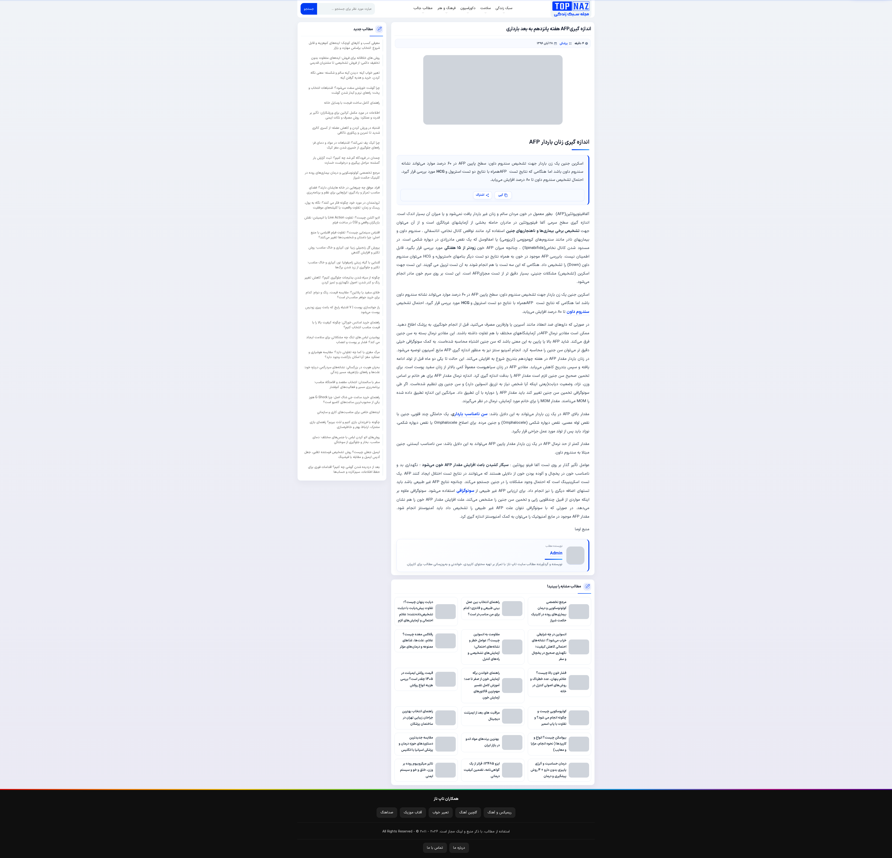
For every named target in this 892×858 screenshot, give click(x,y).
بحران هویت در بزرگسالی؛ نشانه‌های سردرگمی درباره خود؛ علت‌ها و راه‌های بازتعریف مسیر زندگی (342, 370)
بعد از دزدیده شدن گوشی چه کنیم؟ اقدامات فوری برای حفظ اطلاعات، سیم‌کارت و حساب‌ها (344, 469)
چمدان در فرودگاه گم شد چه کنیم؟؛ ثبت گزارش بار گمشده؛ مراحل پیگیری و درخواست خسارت (346, 160)
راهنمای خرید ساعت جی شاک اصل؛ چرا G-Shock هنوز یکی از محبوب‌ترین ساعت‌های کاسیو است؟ (344, 400)
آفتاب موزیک (413, 812)
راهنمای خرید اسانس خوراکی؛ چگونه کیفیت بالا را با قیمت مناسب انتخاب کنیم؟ (346, 325)
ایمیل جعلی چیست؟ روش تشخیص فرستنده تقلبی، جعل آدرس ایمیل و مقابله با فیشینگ (342, 455)
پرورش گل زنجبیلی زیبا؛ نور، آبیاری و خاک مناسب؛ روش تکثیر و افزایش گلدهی (344, 250)
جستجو (309, 9)
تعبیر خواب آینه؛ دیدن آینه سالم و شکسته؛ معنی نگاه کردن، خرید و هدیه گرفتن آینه (345, 75)
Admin (556, 553)
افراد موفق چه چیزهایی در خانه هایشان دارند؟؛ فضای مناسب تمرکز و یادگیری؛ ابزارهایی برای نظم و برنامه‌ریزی (343, 190)
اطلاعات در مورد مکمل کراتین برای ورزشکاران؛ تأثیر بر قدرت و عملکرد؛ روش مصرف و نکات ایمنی (345, 115)
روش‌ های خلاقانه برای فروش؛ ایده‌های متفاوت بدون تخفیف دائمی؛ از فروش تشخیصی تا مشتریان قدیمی (345, 60)
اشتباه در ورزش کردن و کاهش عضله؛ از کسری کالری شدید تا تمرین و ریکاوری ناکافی (346, 130)
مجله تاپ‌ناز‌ (570, 9)
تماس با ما (435, 848)
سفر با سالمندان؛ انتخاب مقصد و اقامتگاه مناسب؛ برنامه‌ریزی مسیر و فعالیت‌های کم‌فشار (347, 385)
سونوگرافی (465, 491)
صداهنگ (386, 812)
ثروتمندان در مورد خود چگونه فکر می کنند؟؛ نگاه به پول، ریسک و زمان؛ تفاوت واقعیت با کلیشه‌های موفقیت (342, 205)
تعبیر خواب (441, 812)
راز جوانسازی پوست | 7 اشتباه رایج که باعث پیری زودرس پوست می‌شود (342, 310)
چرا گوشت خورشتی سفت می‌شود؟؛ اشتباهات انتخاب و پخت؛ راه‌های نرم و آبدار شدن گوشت (344, 90)
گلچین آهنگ (468, 812)
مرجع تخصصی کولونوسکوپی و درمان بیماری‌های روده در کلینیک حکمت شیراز (342, 175)
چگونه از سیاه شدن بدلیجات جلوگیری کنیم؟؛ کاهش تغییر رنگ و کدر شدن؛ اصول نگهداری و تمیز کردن (342, 280)
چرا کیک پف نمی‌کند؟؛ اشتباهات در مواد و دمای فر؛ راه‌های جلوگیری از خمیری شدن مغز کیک (346, 145)
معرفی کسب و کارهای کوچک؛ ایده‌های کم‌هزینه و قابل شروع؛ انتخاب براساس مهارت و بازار (344, 45)
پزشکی (564, 43)
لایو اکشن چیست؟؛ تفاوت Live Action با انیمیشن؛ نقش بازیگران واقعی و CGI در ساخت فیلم (342, 220)
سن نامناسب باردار (471, 414)
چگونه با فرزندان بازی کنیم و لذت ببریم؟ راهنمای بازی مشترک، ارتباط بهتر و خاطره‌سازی (345, 425)
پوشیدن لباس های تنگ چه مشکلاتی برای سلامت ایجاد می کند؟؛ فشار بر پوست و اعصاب (343, 340)
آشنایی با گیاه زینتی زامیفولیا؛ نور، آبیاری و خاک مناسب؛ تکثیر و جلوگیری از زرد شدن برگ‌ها (344, 265)
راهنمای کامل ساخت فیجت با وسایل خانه (352, 102)
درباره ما (459, 848)
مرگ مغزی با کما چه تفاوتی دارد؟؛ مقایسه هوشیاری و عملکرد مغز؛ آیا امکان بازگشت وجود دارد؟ (344, 355)
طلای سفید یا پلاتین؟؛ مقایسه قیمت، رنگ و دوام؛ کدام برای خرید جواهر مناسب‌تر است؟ (343, 295)
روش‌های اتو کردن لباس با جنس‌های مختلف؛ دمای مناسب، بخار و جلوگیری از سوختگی (346, 440)
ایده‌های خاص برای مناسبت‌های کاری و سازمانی (348, 412)
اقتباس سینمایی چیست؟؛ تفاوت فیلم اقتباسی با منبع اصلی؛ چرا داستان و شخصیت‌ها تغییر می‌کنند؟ (345, 235)
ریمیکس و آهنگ (500, 812)
